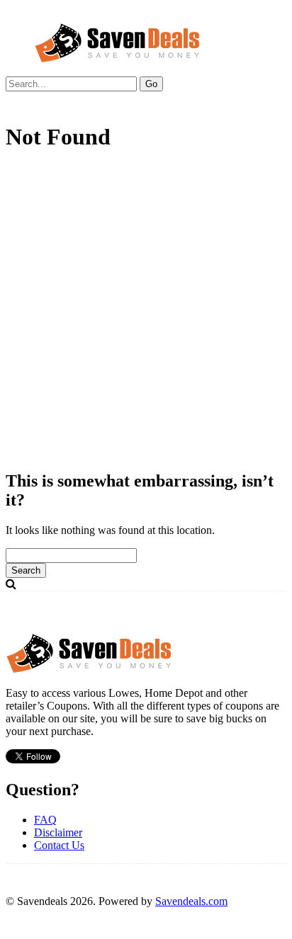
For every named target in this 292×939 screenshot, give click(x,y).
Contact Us (59, 845)
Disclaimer (58, 832)
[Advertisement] (146, 311)
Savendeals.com (191, 901)
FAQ (45, 820)
